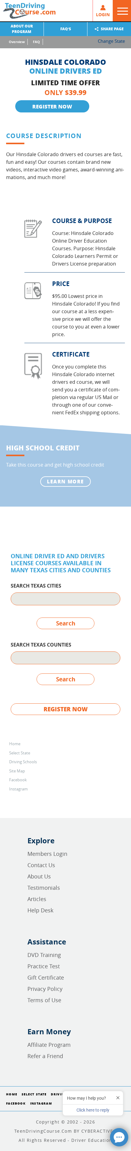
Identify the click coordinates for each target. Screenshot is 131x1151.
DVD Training (44, 955)
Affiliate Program (49, 1044)
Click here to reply (92, 1110)
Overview (17, 41)
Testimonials (43, 887)
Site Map (17, 771)
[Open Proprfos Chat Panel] (119, 1137)
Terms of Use (44, 1000)
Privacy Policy (44, 988)
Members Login (47, 853)
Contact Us (41, 865)
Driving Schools (23, 761)
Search (65, 623)
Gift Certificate (45, 977)
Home (14, 743)
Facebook (18, 780)
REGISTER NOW (52, 106)
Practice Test (43, 966)
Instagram (18, 789)
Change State (111, 41)
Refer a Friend (45, 1056)
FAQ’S (65, 28)
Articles (36, 899)
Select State (19, 753)
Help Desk (40, 910)
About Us (39, 876)
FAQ (36, 41)
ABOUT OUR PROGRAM (22, 29)
